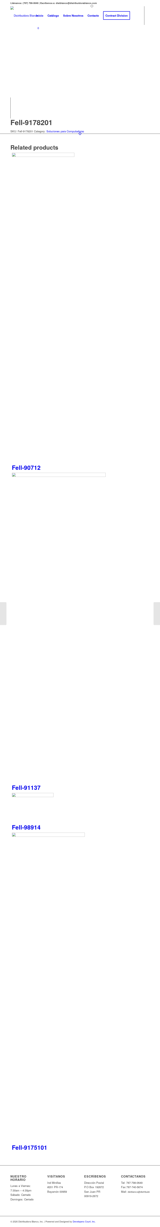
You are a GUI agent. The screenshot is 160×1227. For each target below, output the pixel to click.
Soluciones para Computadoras (65, 131)
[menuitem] (39, 15)
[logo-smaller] (24, 15)
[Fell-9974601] (157, 613)
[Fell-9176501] (3, 613)
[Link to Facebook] (35, 45)
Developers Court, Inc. (84, 1221)
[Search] (135, 15)
